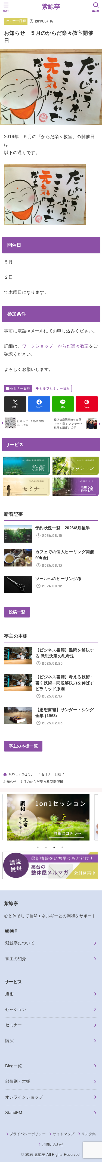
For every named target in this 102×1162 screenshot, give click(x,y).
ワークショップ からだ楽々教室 (55, 345)
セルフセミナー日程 (54, 388)
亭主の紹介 (15, 959)
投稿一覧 (17, 612)
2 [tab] (46, 847)
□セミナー (29, 774)
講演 (9, 1041)
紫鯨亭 (51, 6)
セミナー (13, 1025)
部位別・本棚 (17, 1081)
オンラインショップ (24, 1097)
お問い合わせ (52, 1144)
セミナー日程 (16, 21)
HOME (13, 774)
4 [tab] (62, 847)
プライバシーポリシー (28, 1134)
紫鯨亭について (20, 943)
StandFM (13, 1112)
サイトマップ (63, 1134)
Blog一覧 (13, 1066)
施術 (9, 994)
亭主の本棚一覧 (23, 746)
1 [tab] (38, 847)
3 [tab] (54, 847)
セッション (15, 1009)
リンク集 (88, 1134)
